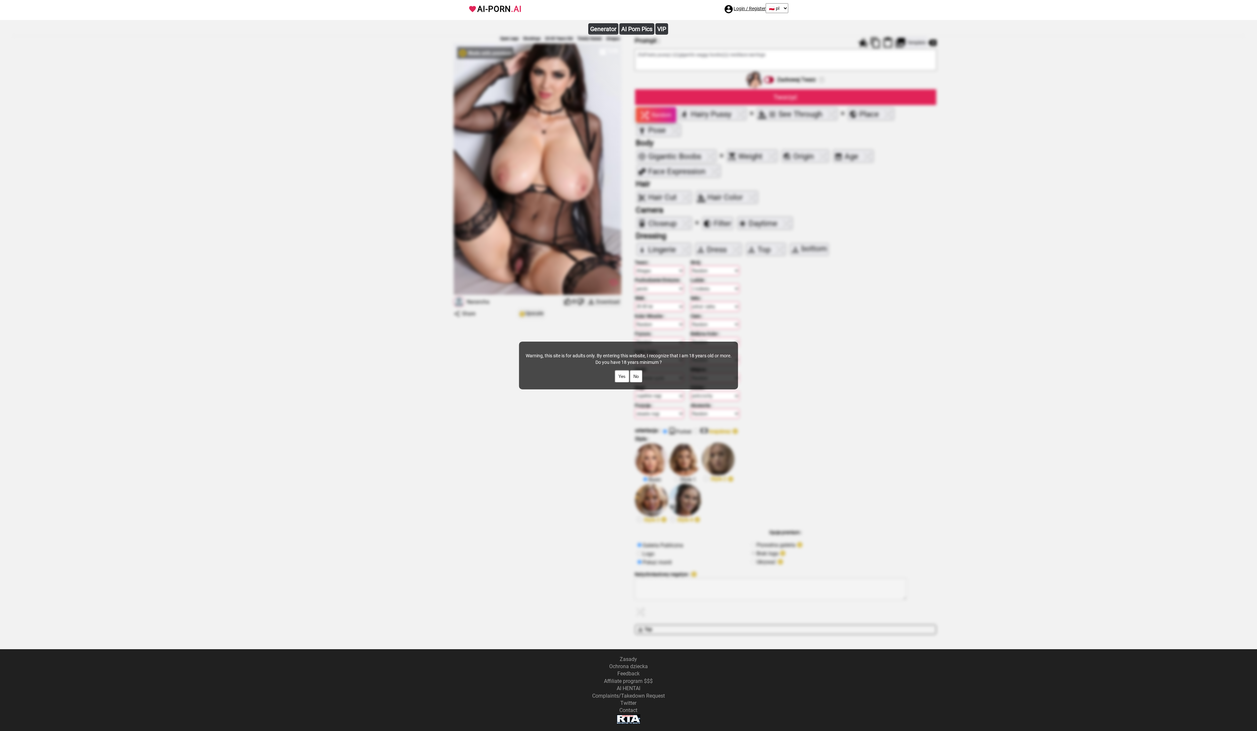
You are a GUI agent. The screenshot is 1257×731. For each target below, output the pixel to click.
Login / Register (750, 8)
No (636, 376)
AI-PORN (499, 9)
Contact (628, 710)
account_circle (729, 9)
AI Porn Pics (636, 29)
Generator (603, 29)
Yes (622, 376)
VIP (661, 29)
